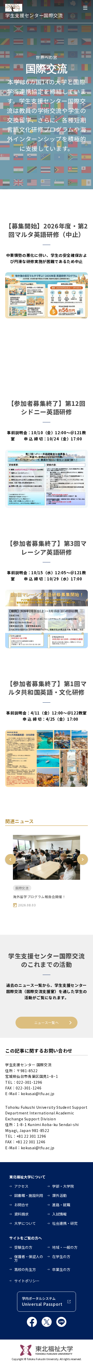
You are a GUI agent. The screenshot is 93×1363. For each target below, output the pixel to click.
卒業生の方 (61, 1269)
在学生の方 (61, 1256)
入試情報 (59, 1214)
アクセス (21, 1186)
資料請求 (21, 1214)
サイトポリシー (27, 1281)
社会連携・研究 (65, 1223)
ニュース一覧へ (46, 1022)
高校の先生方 (25, 1269)
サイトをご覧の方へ (25, 1238)
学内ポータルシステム (42, 1301)
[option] (46, 871)
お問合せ (21, 1204)
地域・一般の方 (65, 1247)
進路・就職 (61, 1204)
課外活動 (59, 1195)
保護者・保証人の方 (28, 1258)
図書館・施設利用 (28, 1195)
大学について (25, 1223)
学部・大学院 (63, 1186)
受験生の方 (23, 1247)
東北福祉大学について (27, 1177)
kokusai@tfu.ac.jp (38, 1093)
